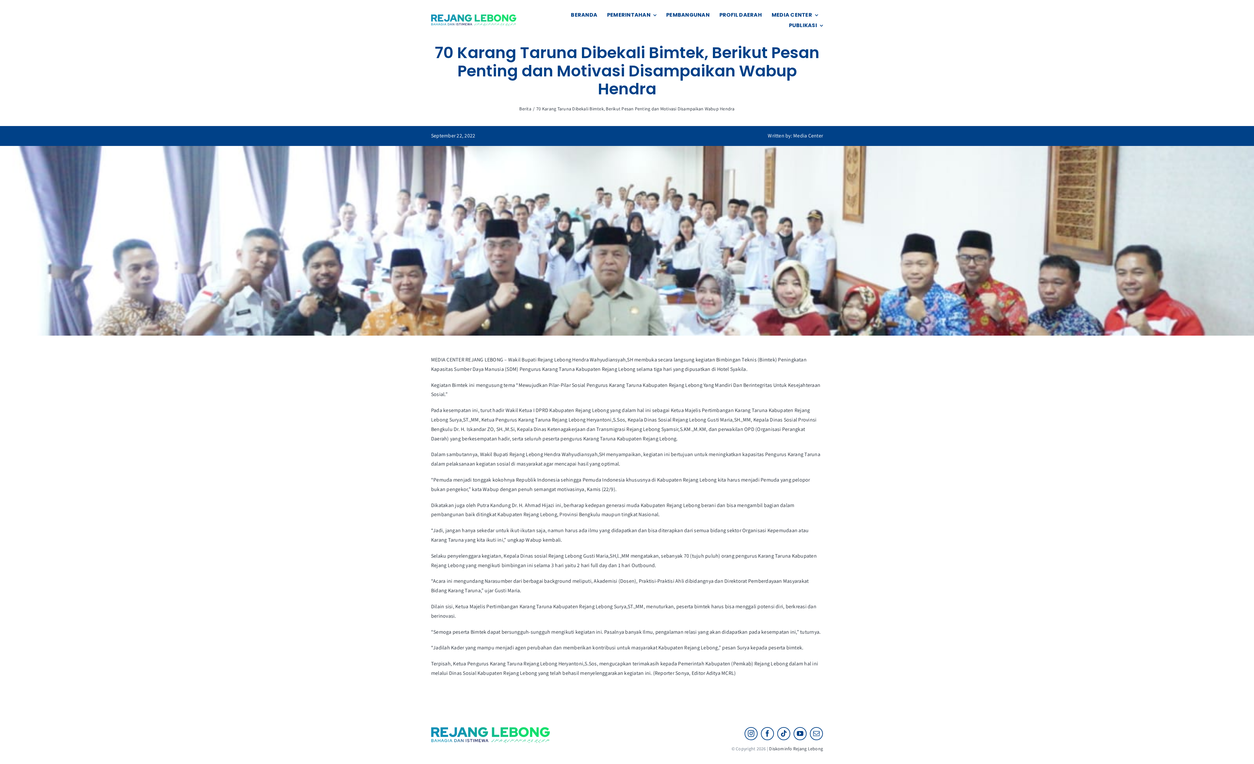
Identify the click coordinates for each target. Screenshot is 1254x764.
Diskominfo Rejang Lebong (796, 749)
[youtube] (800, 733)
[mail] (816, 733)
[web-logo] (474, 16)
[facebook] (767, 733)
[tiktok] (783, 733)
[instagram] (751, 733)
